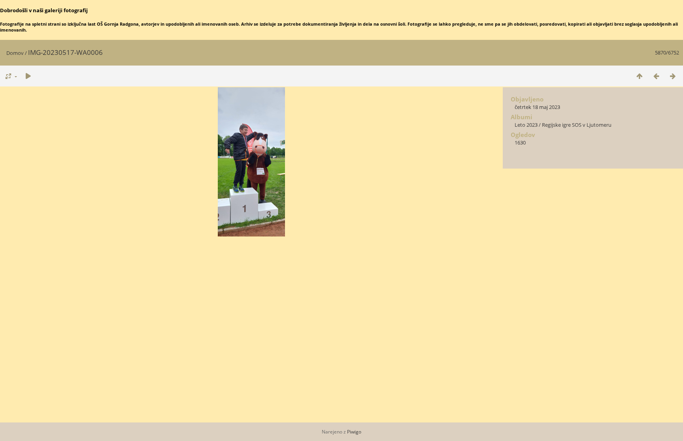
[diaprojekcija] (28, 76)
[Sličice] (639, 76)
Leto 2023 (526, 124)
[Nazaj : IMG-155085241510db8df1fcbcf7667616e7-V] (656, 76)
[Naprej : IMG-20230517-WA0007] (672, 76)
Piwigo (354, 431)
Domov (15, 52)
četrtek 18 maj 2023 (537, 107)
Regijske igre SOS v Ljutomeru (576, 124)
